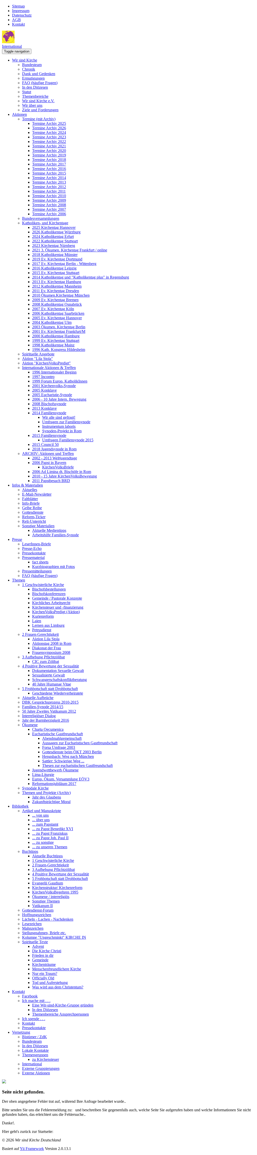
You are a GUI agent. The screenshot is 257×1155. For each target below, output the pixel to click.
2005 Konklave (44, 390)
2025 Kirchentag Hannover (54, 227)
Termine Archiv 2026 (49, 128)
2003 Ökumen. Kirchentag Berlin (58, 327)
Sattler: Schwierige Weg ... (63, 761)
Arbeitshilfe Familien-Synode (55, 535)
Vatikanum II (42, 906)
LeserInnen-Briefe (36, 544)
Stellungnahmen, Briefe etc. (44, 933)
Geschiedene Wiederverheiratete (57, 693)
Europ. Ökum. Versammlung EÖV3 (60, 779)
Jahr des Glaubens (46, 797)
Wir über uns (32, 105)
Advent (38, 946)
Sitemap (18, 6)
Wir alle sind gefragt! (58, 417)
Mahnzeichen (32, 928)
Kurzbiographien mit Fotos (53, 566)
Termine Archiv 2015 (49, 173)
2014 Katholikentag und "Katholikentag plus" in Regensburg (80, 277)
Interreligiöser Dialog (39, 716)
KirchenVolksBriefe (58, 467)
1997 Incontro (43, 377)
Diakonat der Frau (46, 648)
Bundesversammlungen (40, 218)
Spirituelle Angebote (38, 354)
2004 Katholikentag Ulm (52, 322)
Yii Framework (32, 1148)
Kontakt (18, 24)
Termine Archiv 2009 (49, 200)
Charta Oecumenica (47, 729)
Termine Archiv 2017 (49, 164)
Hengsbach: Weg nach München (68, 756)
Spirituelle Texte (35, 942)
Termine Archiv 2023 (49, 137)
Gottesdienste (32, 512)
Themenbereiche (35, 96)
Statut (26, 92)
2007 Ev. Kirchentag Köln (53, 309)
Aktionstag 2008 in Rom (51, 643)
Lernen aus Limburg (48, 625)
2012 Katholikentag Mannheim (57, 286)
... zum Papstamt (45, 824)
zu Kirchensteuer (45, 1059)
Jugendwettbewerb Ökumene (55, 770)
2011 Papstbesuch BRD (51, 481)
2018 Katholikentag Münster (55, 254)
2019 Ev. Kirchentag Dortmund (57, 259)
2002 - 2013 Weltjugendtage (54, 458)
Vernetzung (21, 1032)
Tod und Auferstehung (50, 982)
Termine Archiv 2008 (49, 205)
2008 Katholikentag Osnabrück (57, 304)
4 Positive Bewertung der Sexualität (50, 666)
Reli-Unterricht (34, 521)
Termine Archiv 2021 (49, 146)
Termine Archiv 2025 (49, 123)
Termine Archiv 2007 (49, 209)
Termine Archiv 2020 (49, 150)
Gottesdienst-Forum (37, 910)
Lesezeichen (32, 924)
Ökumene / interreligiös (50, 897)
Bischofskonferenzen (49, 594)
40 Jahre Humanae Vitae (51, 684)
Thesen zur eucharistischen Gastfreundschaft (77, 765)
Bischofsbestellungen (49, 589)
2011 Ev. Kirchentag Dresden (55, 291)
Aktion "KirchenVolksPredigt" (46, 363)
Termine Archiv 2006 (49, 214)
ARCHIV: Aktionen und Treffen (48, 453)
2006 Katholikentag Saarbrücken (58, 313)
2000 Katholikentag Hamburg (56, 336)
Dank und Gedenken (38, 74)
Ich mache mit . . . (36, 1001)
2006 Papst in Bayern (49, 462)
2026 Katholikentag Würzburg (56, 232)
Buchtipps (30, 851)
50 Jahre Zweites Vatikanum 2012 (49, 711)
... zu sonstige (43, 842)
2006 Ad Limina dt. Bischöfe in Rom (61, 471)
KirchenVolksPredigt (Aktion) (56, 612)
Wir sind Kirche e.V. (38, 101)
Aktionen (19, 114)
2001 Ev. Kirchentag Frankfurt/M (58, 331)
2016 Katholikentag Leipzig (54, 268)
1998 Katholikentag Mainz (53, 345)
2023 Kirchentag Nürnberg (53, 245)
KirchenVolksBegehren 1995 (55, 892)
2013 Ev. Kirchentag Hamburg (56, 282)
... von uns (40, 815)
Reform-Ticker (33, 517)
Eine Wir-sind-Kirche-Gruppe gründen (62, 1005)
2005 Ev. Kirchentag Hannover (57, 318)
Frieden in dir (42, 955)
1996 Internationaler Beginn (54, 372)
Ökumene (30, 725)
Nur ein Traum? (44, 973)
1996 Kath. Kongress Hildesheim (58, 349)
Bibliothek (20, 806)
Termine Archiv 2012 (49, 187)
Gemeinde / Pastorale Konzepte (57, 598)
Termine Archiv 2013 (49, 182)
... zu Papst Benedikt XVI (52, 829)
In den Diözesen (35, 87)
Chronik (28, 69)
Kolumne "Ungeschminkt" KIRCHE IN (54, 937)
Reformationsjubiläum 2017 (54, 783)
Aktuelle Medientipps (49, 530)
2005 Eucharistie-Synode (52, 395)
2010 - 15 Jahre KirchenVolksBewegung (64, 476)
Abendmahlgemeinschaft (62, 738)
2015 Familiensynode (49, 435)
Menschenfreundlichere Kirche (56, 969)
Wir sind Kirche (24, 60)
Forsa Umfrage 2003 (58, 747)
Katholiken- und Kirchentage (45, 223)
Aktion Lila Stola (45, 639)
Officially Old (43, 978)
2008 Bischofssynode (49, 404)
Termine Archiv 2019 (49, 155)
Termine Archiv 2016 (49, 169)
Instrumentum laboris (59, 426)
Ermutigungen (33, 78)
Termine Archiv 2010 (49, 196)
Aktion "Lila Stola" (37, 358)
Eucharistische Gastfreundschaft (57, 734)
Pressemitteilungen (37, 571)
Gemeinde (40, 960)
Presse (17, 539)
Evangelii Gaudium (47, 883)
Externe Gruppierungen (40, 1068)
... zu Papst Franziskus (50, 833)
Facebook (30, 996)
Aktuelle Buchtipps (47, 856)
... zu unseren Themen (49, 847)
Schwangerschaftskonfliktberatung (59, 679)
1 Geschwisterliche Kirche (43, 585)
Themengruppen (35, 1055)
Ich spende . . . (33, 1019)
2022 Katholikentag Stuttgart (55, 241)
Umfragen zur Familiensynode (66, 422)
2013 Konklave (44, 408)
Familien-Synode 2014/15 (42, 707)
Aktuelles (29, 490)
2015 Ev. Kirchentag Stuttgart (55, 273)
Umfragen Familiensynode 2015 (67, 440)
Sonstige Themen (46, 901)
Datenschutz (22, 15)
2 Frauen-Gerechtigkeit (40, 634)
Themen (18, 580)
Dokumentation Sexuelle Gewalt (58, 670)
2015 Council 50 (45, 444)
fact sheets (40, 562)
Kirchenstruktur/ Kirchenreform (57, 887)
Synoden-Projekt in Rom (62, 431)
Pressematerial (33, 557)
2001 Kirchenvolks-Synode (54, 386)
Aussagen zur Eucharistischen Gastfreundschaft (79, 743)
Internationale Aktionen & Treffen (49, 367)
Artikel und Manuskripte (41, 811)
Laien (36, 621)
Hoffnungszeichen (36, 915)
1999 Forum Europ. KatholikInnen (59, 381)
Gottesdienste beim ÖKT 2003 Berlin (72, 752)
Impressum (20, 11)
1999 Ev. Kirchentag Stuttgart (55, 340)
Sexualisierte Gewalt (48, 675)
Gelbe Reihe (32, 508)
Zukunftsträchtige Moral (51, 802)
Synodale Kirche (35, 788)
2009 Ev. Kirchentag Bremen (55, 300)
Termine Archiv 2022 (49, 141)
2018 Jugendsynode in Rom (54, 449)
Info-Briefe (31, 503)
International (12, 46)
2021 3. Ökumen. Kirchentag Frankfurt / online (69, 250)
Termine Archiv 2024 (49, 132)
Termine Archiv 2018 (49, 160)
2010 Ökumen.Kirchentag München (61, 295)
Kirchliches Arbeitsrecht (51, 603)
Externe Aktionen (36, 1073)
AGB (16, 20)
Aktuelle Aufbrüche (37, 698)
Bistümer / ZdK (34, 1037)
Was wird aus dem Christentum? (57, 987)
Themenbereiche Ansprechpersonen (60, 1014)
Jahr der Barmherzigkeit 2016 (45, 720)
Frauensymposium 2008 (51, 652)
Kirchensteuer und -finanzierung (57, 607)
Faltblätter (30, 499)
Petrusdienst (41, 630)
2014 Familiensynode (49, 413)
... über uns (41, 820)
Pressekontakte (34, 553)
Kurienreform (43, 616)
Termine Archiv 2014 (49, 178)
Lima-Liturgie (43, 774)
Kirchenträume (44, 964)
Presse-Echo (32, 548)
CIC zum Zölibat (45, 661)
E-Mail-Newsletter (36, 494)
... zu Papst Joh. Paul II (50, 838)
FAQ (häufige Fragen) (39, 83)
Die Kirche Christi (46, 951)
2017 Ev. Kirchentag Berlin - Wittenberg (64, 263)
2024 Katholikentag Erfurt (53, 236)
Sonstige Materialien (38, 526)
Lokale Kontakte (35, 1050)
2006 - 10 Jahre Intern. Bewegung (59, 399)
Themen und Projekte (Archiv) (46, 793)
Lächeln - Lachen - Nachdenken (47, 919)
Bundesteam (32, 65)
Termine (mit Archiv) (38, 119)
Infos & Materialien (27, 485)
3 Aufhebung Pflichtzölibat (43, 657)
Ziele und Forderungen (40, 110)
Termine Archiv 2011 (49, 191)
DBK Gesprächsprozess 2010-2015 (50, 702)
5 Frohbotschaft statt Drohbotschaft (50, 689)
